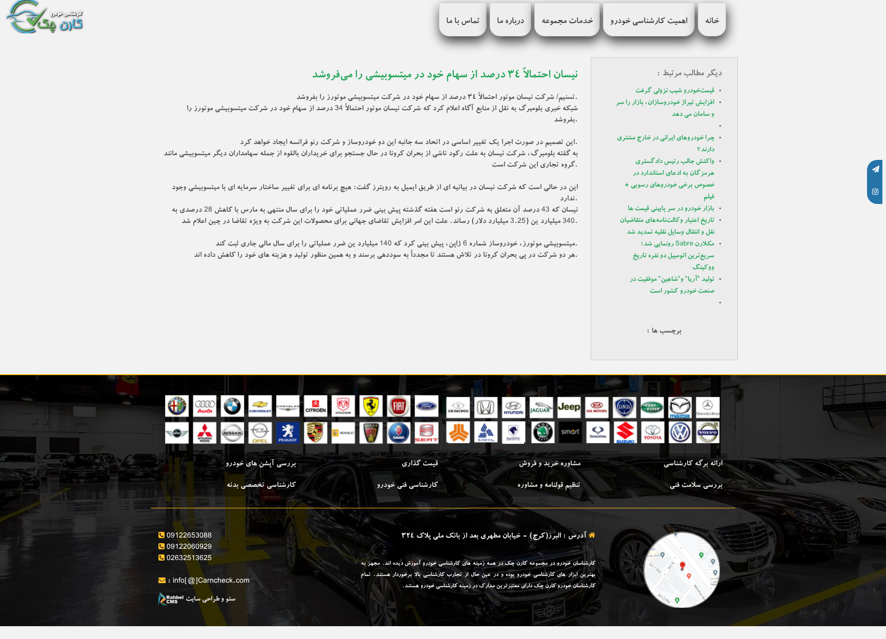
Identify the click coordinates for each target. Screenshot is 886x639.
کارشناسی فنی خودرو (407, 485)
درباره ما (510, 22)
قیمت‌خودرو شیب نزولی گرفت (674, 91)
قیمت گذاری (419, 464)
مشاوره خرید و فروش (549, 464)
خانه (712, 22)
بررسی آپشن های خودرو (261, 464)
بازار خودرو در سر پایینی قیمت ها (671, 209)
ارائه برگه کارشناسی (692, 464)
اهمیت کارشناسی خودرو (649, 22)
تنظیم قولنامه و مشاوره (548, 485)
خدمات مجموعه (567, 22)
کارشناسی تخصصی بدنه (261, 485)
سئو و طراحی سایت (209, 599)
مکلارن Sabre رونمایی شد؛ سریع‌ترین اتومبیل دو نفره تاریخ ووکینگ (673, 256)
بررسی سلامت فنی (696, 485)
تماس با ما (462, 22)
